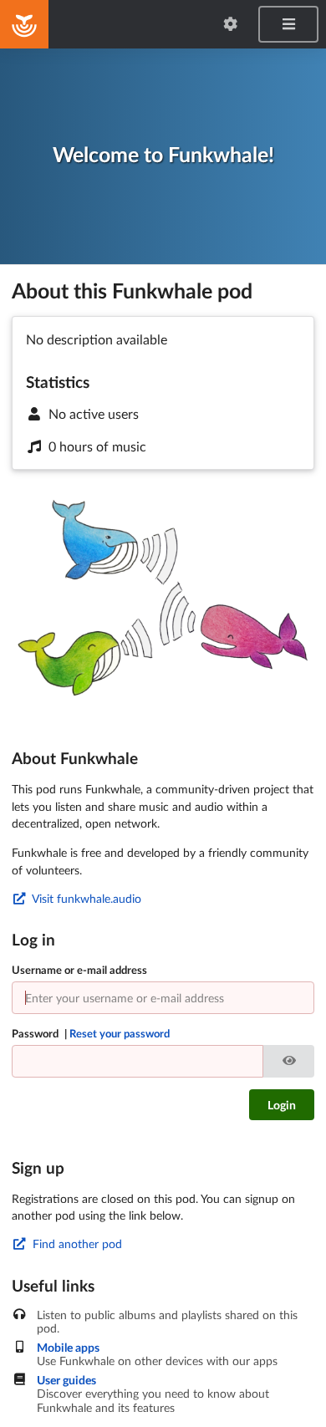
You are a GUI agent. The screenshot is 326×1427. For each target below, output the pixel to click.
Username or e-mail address (79, 969)
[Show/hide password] (288, 1061)
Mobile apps (68, 1347)
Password (91, 1033)
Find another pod (75, 1243)
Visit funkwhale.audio (85, 898)
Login (281, 1105)
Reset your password (119, 1033)
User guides (66, 1380)
